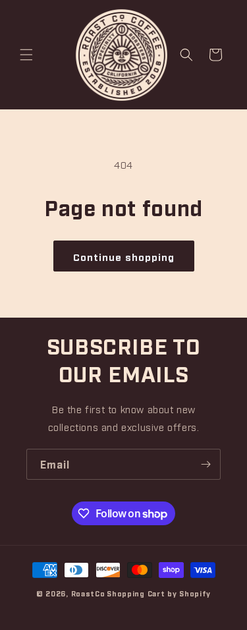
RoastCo (88, 593)
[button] (26, 54)
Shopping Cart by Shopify (159, 593)
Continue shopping (124, 256)
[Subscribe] (205, 464)
